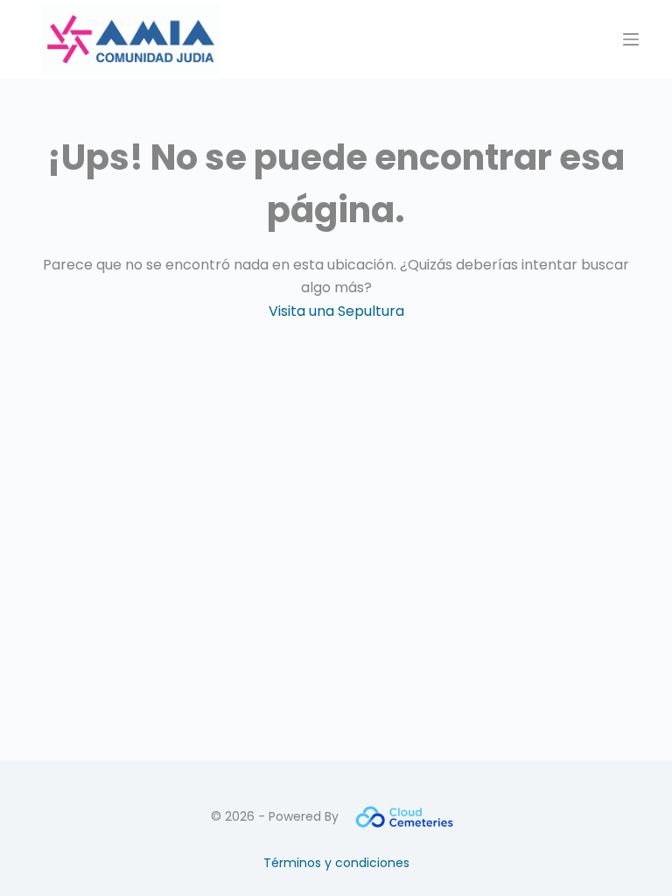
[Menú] (631, 39)
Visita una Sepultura (336, 311)
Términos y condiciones (336, 863)
